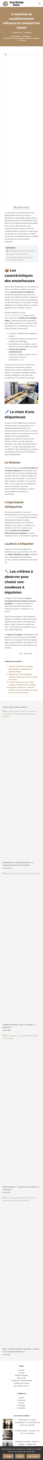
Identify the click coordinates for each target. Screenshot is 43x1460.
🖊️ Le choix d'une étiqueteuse (16, 254)
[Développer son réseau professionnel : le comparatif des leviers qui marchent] (21, 784)
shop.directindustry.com (14, 315)
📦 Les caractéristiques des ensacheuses (20, 251)
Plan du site (21, 1378)
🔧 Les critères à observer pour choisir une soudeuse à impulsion (19, 259)
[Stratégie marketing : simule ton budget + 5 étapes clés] (21, 946)
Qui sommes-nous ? (21, 1386)
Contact (21, 1373)
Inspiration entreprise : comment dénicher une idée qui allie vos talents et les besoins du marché (23, 690)
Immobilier (21, 1408)
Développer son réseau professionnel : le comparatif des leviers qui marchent (27, 1422)
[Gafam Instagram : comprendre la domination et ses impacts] (21, 1109)
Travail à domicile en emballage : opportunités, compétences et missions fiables (21, 669)
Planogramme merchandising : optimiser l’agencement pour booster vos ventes (23, 676)
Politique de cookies (21, 1383)
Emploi (21, 1398)
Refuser (20, 1456)
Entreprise (27, 32)
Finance (21, 1403)
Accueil (21, 1370)
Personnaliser (33, 1456)
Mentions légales (21, 1375)
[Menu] (39, 3)
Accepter (8, 1456)
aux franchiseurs (11, 517)
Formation (21, 1405)
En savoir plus (29, 1452)
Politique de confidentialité (21, 1381)
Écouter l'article (22, 207)
